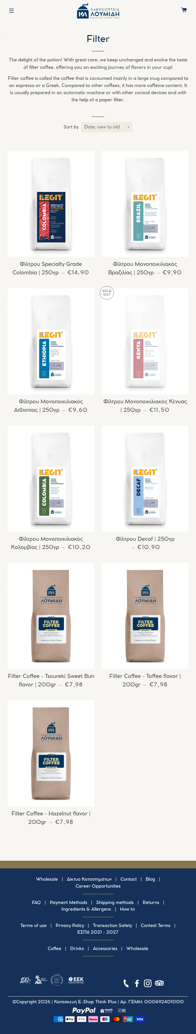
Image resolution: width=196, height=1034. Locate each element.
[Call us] (126, 984)
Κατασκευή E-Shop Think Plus (85, 1002)
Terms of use (33, 926)
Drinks (77, 949)
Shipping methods (115, 903)
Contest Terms (155, 926)
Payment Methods (68, 903)
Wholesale (47, 879)
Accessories (105, 949)
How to (127, 909)
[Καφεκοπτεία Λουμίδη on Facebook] (137, 984)
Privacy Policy (70, 926)
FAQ (36, 903)
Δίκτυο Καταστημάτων (89, 879)
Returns (151, 903)
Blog (150, 879)
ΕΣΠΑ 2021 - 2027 (98, 932)
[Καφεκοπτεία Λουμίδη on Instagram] (148, 984)
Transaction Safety (112, 926)
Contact (128, 879)
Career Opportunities (98, 886)
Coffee (54, 949)
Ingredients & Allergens (86, 909)
